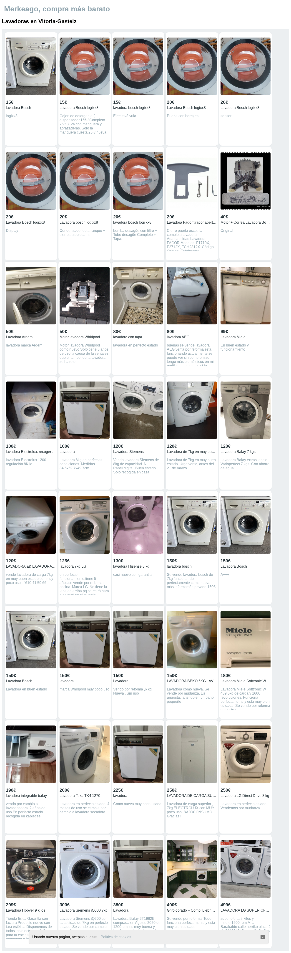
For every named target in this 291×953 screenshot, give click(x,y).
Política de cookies (116, 937)
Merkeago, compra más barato (57, 9)
